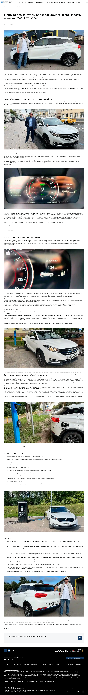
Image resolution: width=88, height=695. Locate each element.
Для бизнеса (70, 2)
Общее (6, 681)
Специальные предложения (32, 664)
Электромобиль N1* (48, 664)
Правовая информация (78, 688)
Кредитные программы (17, 681)
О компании (79, 664)
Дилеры (78, 2)
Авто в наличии (29, 2)
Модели (20, 2)
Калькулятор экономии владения (56, 2)
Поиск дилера (17, 650)
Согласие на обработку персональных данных (15, 691)
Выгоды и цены (31, 681)
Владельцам (59, 664)
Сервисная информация (45, 681)
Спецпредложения (40, 2)
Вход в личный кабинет (74, 658)
